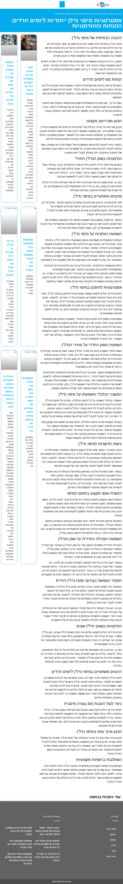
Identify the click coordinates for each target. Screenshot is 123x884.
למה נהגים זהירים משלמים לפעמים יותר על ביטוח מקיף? (19, 831)
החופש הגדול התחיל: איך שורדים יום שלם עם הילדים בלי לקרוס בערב (47, 844)
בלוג (111, 14)
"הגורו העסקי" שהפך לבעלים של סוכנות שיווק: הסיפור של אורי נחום (47, 831)
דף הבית (118, 14)
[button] (62, 4)
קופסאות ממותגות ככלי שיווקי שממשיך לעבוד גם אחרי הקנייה (28, 254)
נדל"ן (113, 845)
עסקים (113, 840)
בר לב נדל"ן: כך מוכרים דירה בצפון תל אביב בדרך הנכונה (47, 857)
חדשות (113, 834)
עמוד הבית (111, 829)
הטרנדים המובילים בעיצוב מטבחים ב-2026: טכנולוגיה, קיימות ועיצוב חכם (7, 391)
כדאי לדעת (111, 856)
